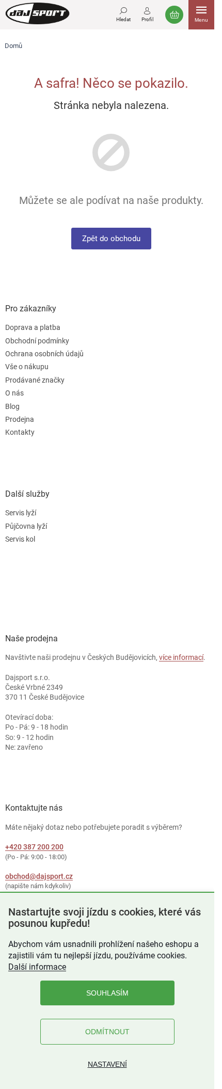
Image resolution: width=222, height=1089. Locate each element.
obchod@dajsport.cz (39, 876)
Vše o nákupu (27, 366)
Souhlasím (107, 993)
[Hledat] (123, 13)
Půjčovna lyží (26, 526)
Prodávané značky (35, 380)
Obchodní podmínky (37, 341)
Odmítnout (107, 1032)
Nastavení (107, 1064)
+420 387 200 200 (34, 847)
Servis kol (20, 539)
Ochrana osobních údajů (44, 354)
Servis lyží (20, 513)
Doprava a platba (32, 327)
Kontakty (20, 432)
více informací (181, 657)
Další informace (37, 967)
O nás (14, 393)
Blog (12, 406)
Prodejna (19, 419)
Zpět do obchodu (111, 238)
